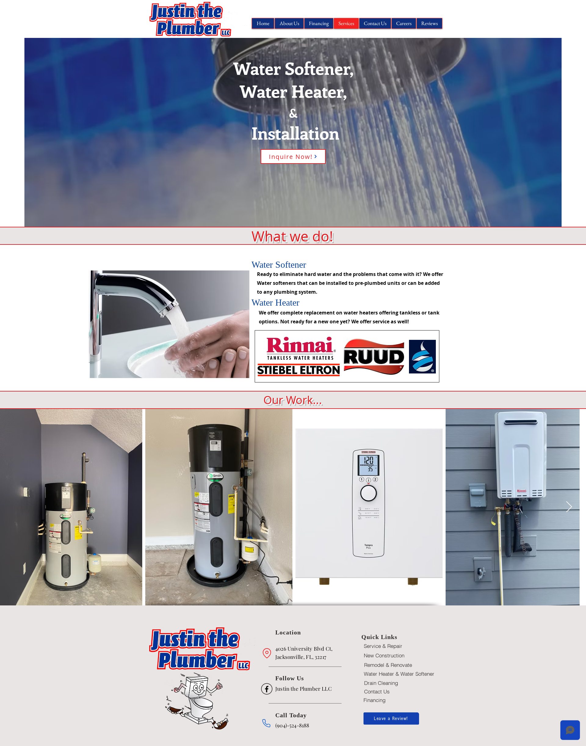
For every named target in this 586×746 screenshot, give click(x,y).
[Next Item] (569, 507)
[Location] (267, 653)
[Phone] (266, 723)
